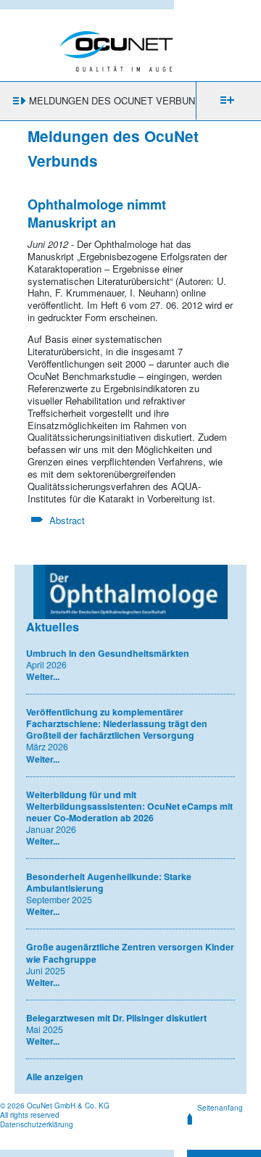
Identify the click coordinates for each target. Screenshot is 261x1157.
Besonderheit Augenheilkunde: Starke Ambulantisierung (108, 882)
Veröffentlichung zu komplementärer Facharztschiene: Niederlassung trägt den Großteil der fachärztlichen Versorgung (116, 723)
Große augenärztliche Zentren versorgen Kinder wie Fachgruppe (130, 952)
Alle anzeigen (54, 1076)
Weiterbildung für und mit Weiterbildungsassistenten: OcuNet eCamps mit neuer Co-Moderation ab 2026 (129, 806)
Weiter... (42, 676)
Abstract (67, 520)
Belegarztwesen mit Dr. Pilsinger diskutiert (116, 1017)
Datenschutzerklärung (36, 1124)
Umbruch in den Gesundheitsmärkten (107, 653)
